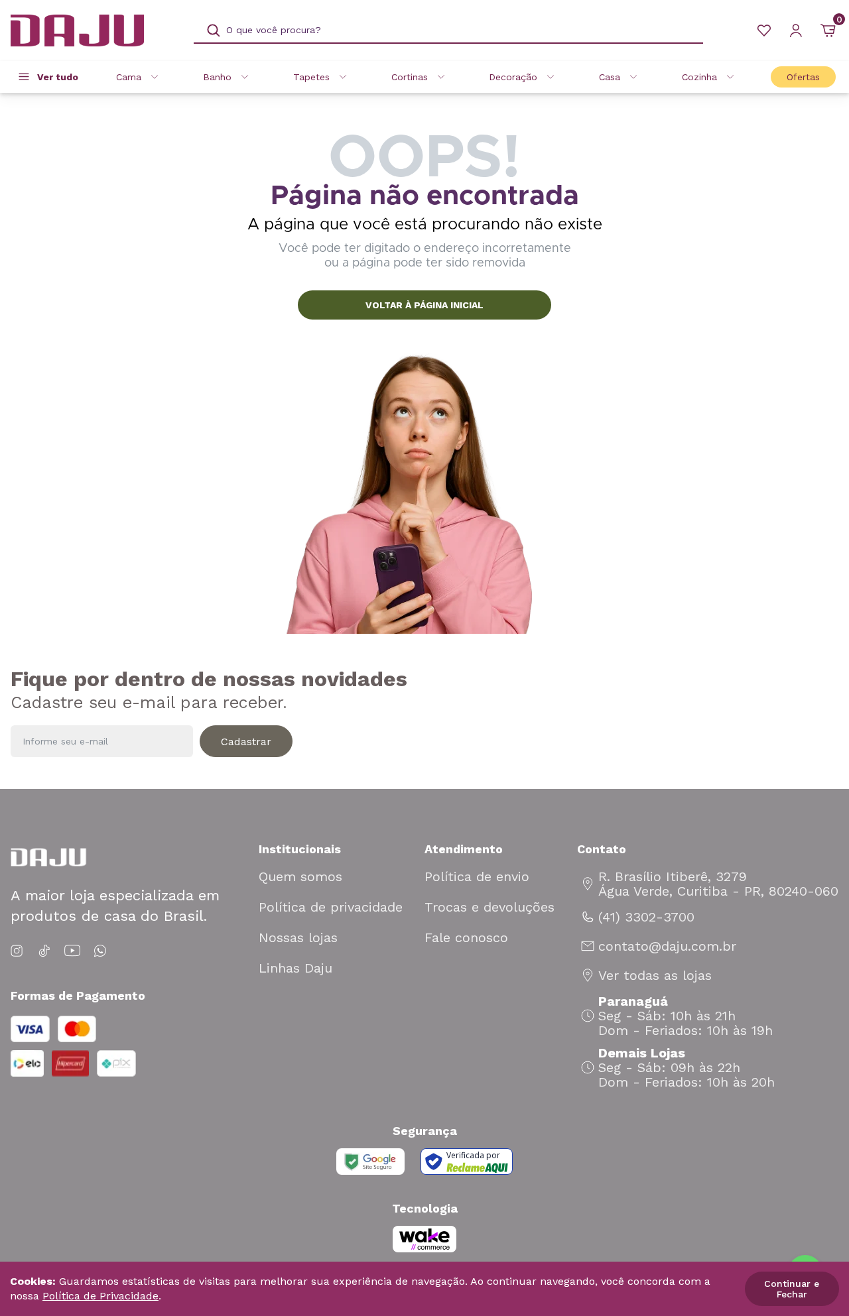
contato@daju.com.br (667, 946)
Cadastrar (246, 741)
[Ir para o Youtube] (72, 951)
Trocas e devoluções (489, 907)
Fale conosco (466, 937)
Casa (609, 77)
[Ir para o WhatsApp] (100, 951)
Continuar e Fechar (791, 1288)
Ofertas (803, 77)
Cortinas (409, 77)
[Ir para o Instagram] (19, 951)
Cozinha (699, 77)
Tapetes (311, 77)
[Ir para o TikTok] (44, 951)
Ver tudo (57, 77)
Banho (217, 77)
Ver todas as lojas (655, 975)
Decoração (513, 77)
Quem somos (300, 876)
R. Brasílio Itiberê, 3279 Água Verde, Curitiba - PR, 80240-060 (718, 883)
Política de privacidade (331, 907)
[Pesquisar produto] (213, 30)
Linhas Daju (295, 968)
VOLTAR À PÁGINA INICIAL (424, 305)
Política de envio (476, 876)
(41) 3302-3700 (646, 917)
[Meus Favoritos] (764, 30)
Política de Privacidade (100, 1295)
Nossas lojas (298, 937)
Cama (128, 77)
